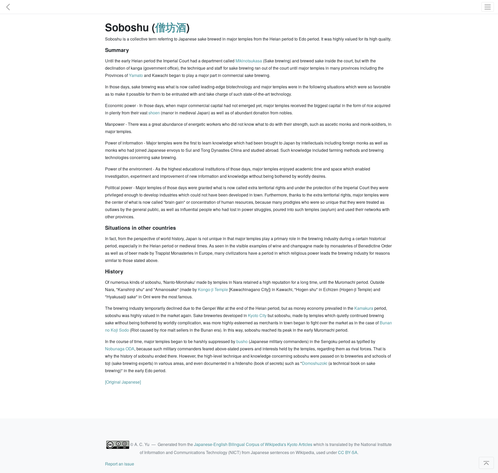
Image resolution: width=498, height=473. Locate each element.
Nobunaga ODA (119, 349)
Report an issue (119, 464)
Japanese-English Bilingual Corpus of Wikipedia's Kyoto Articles (253, 444)
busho (242, 341)
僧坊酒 (170, 26)
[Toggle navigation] (487, 7)
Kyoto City (257, 315)
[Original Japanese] (123, 382)
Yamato (136, 75)
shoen (154, 113)
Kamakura (363, 308)
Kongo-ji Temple (213, 289)
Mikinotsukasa (249, 61)
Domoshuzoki (314, 363)
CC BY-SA (347, 452)
